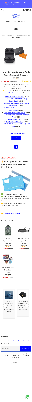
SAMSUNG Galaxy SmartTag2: (14, 96)
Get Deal (16, 137)
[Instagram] (29, 9)
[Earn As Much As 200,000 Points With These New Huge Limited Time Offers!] (23, 295)
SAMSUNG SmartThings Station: (14, 112)
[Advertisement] (16, 329)
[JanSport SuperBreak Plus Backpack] (8, 230)
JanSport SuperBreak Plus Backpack (8, 241)
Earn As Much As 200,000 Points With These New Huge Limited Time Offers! (23, 305)
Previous (5, 305)
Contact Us (15, 357)
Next (27, 305)
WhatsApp (11, 93)
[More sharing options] (16, 147)
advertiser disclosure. (20, 86)
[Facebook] (27, 9)
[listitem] (9, 303)
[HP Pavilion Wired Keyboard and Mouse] (24, 230)
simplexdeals (20, 362)
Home (6, 355)
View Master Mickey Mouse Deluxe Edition (8, 270)
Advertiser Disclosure (25, 354)
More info (26, 84)
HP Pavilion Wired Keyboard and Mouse (24, 241)
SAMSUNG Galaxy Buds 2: (14, 121)
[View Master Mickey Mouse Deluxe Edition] (8, 259)
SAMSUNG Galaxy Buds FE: (15, 119)
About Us (16, 355)
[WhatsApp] (24, 9)
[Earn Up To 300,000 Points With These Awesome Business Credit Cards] (9, 295)
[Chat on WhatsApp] (27, 397)
